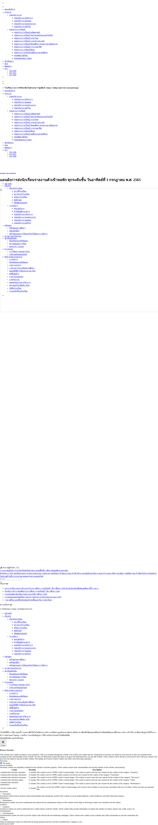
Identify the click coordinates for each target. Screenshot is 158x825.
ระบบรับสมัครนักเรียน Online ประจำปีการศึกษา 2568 (26, 594)
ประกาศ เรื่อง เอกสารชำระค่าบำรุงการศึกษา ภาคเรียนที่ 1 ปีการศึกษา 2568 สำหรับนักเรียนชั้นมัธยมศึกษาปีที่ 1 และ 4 (51, 588)
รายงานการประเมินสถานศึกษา (21, 702)
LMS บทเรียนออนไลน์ (18, 688)
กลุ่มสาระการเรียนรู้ (17, 29)
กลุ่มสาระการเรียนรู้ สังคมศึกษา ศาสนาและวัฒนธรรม (36, 44)
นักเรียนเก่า (9, 61)
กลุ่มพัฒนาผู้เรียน (21, 55)
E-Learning (9, 682)
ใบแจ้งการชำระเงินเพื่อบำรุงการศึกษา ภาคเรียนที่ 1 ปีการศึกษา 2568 (32, 591)
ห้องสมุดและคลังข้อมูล (18, 674)
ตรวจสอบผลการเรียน (17, 677)
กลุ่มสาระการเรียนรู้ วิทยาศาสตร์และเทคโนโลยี (33, 35)
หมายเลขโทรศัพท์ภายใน (19, 719)
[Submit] (1, 581)
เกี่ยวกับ (8, 186)
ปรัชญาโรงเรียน (20, 628)
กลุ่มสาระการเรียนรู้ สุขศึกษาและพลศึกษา (31, 53)
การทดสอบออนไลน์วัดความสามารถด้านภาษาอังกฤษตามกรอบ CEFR (33, 597)
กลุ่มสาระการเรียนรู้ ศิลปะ (24, 50)
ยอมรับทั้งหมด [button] (17, 738)
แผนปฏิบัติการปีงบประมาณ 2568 (22, 705)
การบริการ (13, 693)
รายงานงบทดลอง (16, 711)
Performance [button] (4, 798)
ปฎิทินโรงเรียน (15, 722)
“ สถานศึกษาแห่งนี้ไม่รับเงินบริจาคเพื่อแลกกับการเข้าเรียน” (28, 600)
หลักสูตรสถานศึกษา (17, 659)
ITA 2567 (12, 73)
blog (6, 64)
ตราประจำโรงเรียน (21, 625)
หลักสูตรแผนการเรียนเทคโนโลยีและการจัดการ (28, 665)
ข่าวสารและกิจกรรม (13, 668)
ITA (6, 69)
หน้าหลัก (8, 184)
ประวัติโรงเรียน (20, 622)
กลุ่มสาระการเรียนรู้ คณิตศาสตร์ (27, 32)
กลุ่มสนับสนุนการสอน (23, 58)
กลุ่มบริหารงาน (15, 15)
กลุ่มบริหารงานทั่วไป (22, 27)
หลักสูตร (8, 657)
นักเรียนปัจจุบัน (11, 671)
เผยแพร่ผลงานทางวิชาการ (20, 716)
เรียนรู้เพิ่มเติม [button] (5, 738)
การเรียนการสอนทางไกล (19, 685)
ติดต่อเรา (8, 66)
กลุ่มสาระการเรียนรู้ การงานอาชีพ (28, 47)
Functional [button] (4, 792)
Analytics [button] (3, 804)
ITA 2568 (12, 75)
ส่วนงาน (8, 12)
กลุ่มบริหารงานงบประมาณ (25, 24)
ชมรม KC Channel (16, 680)
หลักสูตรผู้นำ (14, 662)
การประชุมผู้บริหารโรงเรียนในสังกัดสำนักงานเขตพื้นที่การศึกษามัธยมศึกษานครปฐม (34, 570)
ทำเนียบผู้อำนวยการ (22, 642)
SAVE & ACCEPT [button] (7, 824)
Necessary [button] (4, 761)
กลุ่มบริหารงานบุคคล (22, 21)
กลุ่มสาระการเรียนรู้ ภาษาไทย (26, 38)
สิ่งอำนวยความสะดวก (13, 690)
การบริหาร (13, 636)
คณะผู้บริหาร (10, 9)
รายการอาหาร (15, 699)
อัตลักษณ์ (18, 631)
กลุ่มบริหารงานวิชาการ (23, 18)
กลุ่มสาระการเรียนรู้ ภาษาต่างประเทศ (29, 41)
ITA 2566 (12, 71)
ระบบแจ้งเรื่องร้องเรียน (18, 725)
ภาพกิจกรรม (14, 714)
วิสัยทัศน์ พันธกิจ (20, 634)
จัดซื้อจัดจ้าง (14, 708)
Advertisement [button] (5, 811)
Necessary (6, 763)
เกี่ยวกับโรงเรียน (15, 188)
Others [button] (2, 817)
